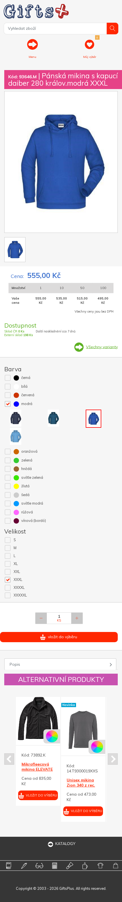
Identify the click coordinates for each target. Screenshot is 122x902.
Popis (15, 664)
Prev (9, 759)
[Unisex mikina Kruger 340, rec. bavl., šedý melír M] (95, 729)
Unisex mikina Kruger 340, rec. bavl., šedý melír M (95, 787)
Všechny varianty (102, 346)
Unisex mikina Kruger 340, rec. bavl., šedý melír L (50, 787)
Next (113, 759)
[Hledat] (112, 28)
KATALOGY (65, 843)
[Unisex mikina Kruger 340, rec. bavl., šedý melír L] (50, 729)
